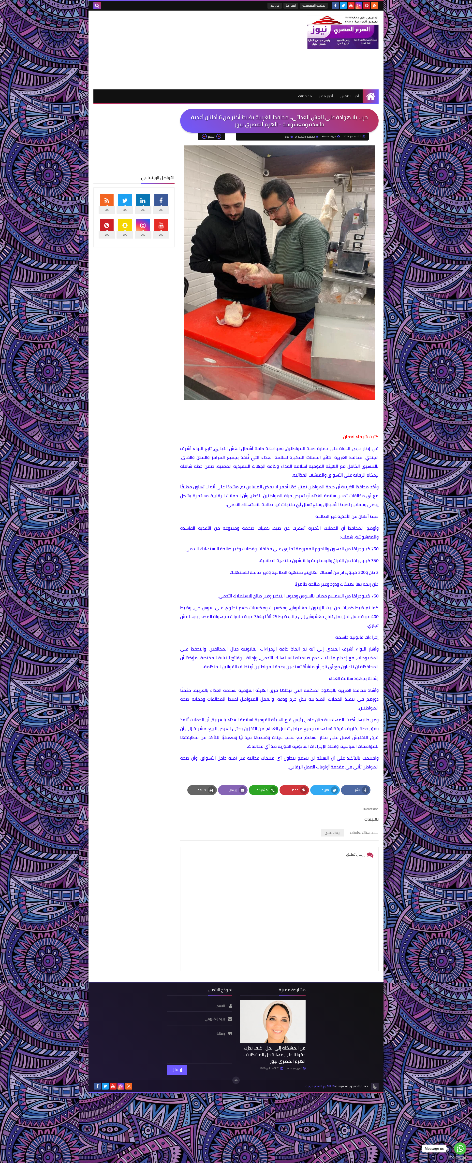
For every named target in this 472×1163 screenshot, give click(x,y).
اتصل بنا (291, 5)
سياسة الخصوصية (313, 5)
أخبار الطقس (349, 96)
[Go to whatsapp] (460, 1148)
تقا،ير (286, 136)
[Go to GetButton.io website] (460, 1158)
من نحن (274, 5)
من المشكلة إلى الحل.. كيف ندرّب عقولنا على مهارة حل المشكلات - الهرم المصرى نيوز (274, 1054)
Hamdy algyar (294, 1068)
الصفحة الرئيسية (306, 136)
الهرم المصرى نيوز (317, 1086)
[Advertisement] (182, 49)
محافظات (305, 96)
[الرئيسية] (371, 96)
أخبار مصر (326, 96)
